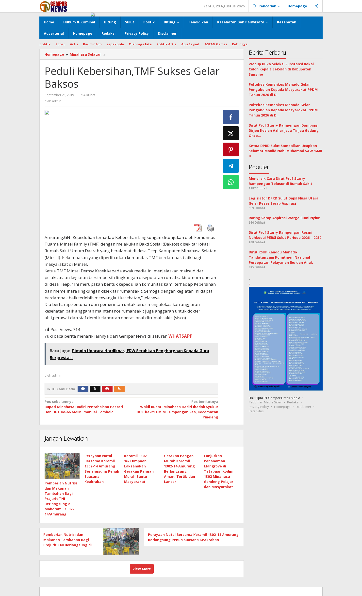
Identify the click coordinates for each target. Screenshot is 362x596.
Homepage (282, 407)
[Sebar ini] (231, 117)
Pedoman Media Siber (265, 402)
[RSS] (119, 389)
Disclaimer (303, 407)
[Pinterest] (107, 389)
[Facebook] (83, 389)
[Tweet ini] (231, 133)
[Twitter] (95, 389)
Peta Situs (256, 411)
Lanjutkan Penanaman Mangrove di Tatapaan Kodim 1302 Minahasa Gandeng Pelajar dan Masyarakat (218, 471)
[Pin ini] (231, 149)
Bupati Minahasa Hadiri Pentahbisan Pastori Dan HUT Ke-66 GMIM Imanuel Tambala (84, 406)
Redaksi (293, 402)
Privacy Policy (259, 407)
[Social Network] (317, 6)
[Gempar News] (53, 6)
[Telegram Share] (231, 166)
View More (141, 568)
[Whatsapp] (231, 182)
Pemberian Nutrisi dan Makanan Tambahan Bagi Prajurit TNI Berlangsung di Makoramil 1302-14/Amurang (61, 498)
